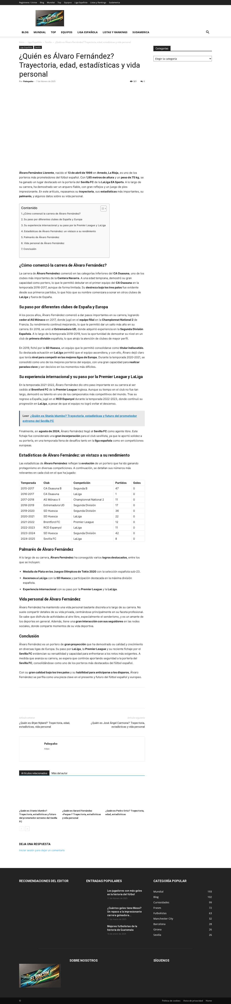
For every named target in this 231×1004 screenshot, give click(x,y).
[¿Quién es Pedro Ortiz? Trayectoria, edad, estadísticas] (125, 794)
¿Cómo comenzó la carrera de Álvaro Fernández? (51, 213)
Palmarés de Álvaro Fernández (41, 237)
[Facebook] (22, 89)
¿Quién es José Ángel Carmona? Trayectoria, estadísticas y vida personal (118, 724)
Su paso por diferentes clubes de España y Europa (53, 219)
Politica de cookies (171, 1000)
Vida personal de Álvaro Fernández (44, 243)
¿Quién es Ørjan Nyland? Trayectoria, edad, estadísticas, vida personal (44, 724)
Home (209, 1000)
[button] (207, 32)
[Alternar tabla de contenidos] (102, 208)
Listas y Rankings (98, 2)
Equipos (68, 2)
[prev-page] (21, 829)
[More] (81, 89)
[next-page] (27, 829)
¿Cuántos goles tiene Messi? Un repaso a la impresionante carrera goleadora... (124, 912)
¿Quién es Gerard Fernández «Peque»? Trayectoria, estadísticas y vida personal (81, 814)
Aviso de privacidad (193, 1000)
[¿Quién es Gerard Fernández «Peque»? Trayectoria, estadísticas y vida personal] (82, 794)
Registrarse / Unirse (28, 2)
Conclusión (29, 248)
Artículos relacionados (34, 773)
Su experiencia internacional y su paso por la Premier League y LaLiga (65, 225)
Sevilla (48, 42)
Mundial (51, 2)
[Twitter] (31, 89)
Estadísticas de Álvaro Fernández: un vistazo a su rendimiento (60, 231)
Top (59, 2)
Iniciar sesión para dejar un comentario (42, 850)
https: (47, 748)
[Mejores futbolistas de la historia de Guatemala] (95, 930)
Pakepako (28, 81)
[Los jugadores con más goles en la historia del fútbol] (95, 895)
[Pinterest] (39, 89)
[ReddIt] (47, 89)
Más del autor (59, 773)
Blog (42, 2)
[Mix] (64, 89)
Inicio (21, 42)
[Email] (56, 89)
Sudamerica (114, 2)
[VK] (72, 89)
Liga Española (81, 2)
